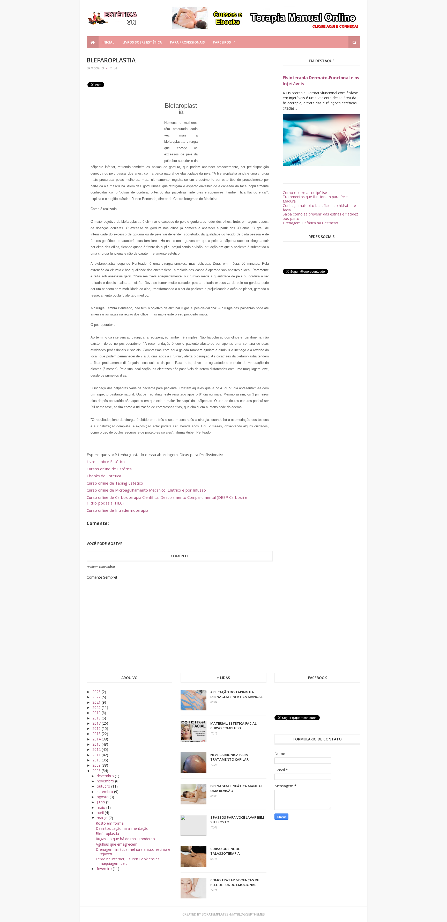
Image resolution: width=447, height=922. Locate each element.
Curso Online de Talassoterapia (225, 851)
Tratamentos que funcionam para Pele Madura (315, 199)
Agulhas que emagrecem (116, 844)
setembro (105, 791)
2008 (97, 770)
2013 (97, 744)
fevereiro (105, 868)
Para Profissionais (187, 42)
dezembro (106, 775)
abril (101, 812)
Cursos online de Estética (109, 468)
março (103, 817)
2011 (97, 754)
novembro (106, 781)
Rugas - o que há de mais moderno (125, 838)
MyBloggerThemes (248, 914)
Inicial (108, 42)
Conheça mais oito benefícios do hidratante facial (319, 207)
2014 (97, 739)
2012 (97, 749)
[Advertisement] (125, 125)
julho (101, 801)
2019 (97, 712)
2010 (97, 760)
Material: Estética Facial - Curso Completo (234, 725)
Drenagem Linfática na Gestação (310, 222)
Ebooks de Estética (104, 475)
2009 (97, 765)
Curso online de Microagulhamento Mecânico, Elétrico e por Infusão (146, 490)
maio (101, 807)
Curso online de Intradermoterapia (117, 510)
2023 (97, 691)
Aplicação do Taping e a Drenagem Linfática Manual (236, 694)
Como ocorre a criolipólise (305, 192)
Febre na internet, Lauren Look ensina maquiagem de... (128, 861)
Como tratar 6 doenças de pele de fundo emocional (234, 882)
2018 (97, 718)
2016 (97, 728)
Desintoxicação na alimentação (122, 828)
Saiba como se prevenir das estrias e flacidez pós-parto (320, 216)
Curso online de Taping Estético (115, 483)
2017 (97, 723)
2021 (97, 702)
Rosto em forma (110, 823)
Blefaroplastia (107, 833)
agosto (103, 796)
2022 (97, 696)
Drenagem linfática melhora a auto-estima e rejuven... (133, 851)
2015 (97, 733)
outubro (104, 786)
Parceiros (222, 42)
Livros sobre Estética (142, 42)
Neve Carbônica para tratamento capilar (229, 757)
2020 (97, 707)
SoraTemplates (215, 914)
